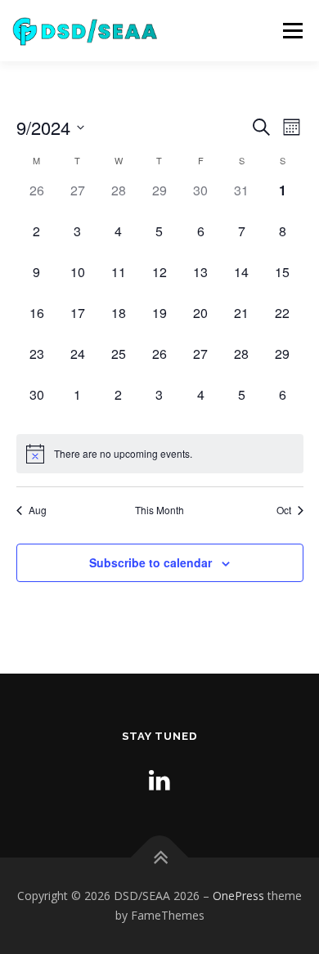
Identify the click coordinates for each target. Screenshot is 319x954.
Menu (291, 31)
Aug (38, 510)
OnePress (238, 895)
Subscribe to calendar (150, 562)
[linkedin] (159, 779)
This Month (159, 510)
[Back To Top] (160, 858)
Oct (283, 510)
